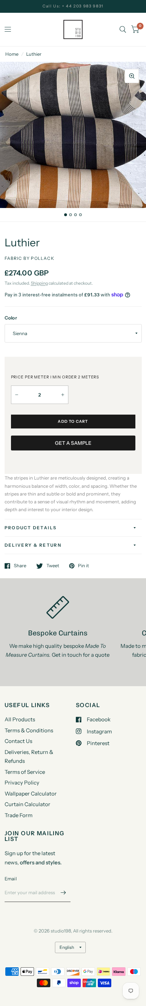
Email (11, 878)
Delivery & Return (33, 545)
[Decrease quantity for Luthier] (16, 395)
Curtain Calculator (27, 804)
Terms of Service (25, 772)
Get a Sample (73, 443)
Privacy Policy (22, 782)
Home (11, 54)
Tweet (52, 566)
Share (20, 566)
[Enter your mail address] (63, 893)
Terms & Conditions (29, 730)
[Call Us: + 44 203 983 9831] (73, 6)
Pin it (83, 566)
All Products (20, 719)
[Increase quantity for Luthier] (62, 395)
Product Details (31, 527)
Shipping (39, 283)
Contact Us (18, 741)
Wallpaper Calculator (31, 793)
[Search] (123, 29)
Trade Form (19, 815)
